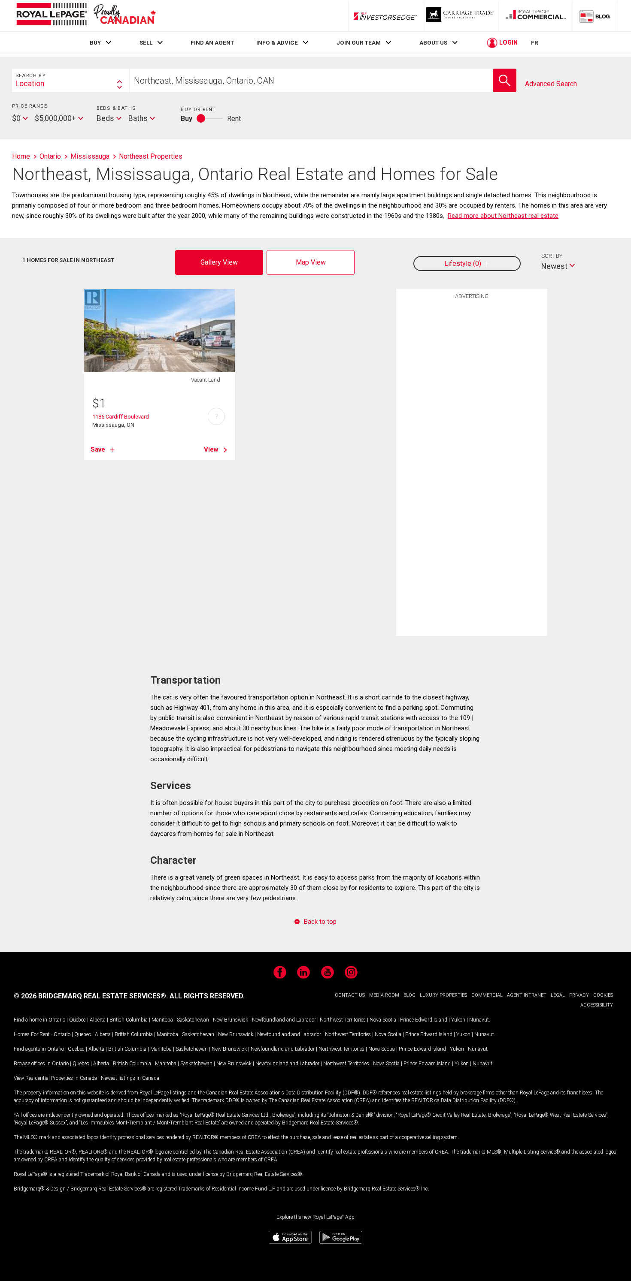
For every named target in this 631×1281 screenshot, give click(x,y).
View (211, 449)
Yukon (458, 1020)
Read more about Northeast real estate (503, 216)
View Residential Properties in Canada (55, 1078)
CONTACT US (350, 995)
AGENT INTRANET (526, 995)
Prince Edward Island (423, 1020)
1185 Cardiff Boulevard (120, 416)
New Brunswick (230, 1020)
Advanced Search (551, 84)
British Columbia (128, 1020)
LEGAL (558, 995)
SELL (146, 42)
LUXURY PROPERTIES (443, 995)
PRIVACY (579, 995)
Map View (311, 262)
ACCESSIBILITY (596, 1005)
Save (98, 449)
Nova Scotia (383, 1020)
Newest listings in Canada (130, 1078)
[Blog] (595, 16)
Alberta (98, 1020)
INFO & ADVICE (277, 42)
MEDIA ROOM (384, 995)
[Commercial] (535, 16)
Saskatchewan (193, 1020)
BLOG (409, 995)
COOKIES (603, 995)
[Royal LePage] (86, 15)
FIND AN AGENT (212, 42)
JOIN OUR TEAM (359, 42)
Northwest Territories (343, 1020)
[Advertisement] (471, 436)
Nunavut (479, 1020)
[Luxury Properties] (460, 15)
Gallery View (219, 262)
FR (534, 42)
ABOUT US (433, 42)
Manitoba (162, 1020)
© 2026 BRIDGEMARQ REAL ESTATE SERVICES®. (91, 996)
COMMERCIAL (487, 995)
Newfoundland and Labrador (284, 1020)
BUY (95, 42)
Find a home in (30, 1020)
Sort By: (552, 256)
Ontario (57, 1020)
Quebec (77, 1020)
